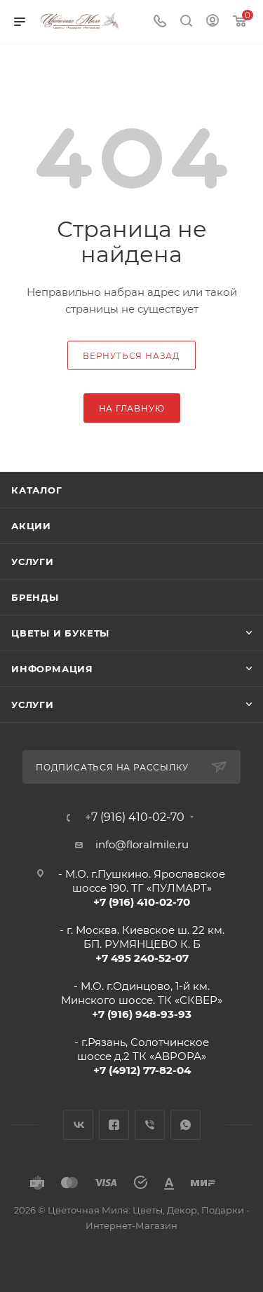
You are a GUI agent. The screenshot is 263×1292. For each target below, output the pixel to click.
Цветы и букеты (60, 633)
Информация (52, 668)
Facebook (114, 1125)
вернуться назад (131, 356)
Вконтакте (78, 1125)
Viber (150, 1125)
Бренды (35, 597)
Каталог (36, 490)
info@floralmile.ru (142, 844)
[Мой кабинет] (212, 22)
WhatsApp (185, 1125)
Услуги (32, 561)
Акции (31, 525)
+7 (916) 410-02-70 (134, 817)
